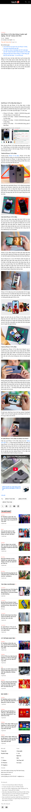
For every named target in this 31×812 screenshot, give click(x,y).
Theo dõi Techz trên (6, 42)
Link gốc (3, 495)
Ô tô (2, 667)
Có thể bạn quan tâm (8, 638)
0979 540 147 (9, 772)
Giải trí (2, 529)
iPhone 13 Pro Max (14, 155)
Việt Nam (3, 515)
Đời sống (3, 557)
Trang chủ (3, 751)
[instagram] (10, 506)
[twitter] (2, 506)
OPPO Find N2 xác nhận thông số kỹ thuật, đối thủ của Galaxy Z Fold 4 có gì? (11, 488)
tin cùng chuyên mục (8, 584)
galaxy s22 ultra (23, 498)
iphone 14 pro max (7, 502)
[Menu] (29, 2)
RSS (18, 758)
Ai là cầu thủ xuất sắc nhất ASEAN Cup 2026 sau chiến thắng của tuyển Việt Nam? (8, 532)
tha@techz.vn (21, 776)
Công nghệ (19, 751)
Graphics (5, 765)
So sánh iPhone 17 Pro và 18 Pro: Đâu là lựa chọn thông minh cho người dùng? (9, 628)
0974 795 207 (13, 776)
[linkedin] (18, 506)
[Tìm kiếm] (24, 2)
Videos (4, 760)
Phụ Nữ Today (4, 753)
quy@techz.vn (7, 774)
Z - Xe (18, 753)
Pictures (5, 762)
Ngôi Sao (19, 755)
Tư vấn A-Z (3, 32)
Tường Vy (7, 38)
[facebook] (6, 506)
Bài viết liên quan (5, 45)
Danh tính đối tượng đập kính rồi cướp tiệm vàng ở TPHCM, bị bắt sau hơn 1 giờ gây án (9, 574)
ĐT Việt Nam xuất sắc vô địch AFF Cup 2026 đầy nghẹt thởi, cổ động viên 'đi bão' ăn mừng (9, 701)
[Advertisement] (15, 86)
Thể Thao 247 (20, 760)
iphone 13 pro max (10, 498)
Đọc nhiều (4, 694)
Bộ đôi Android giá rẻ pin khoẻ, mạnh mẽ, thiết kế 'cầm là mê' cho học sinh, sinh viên (9, 616)
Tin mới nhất (6, 511)
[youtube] (14, 506)
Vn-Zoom (19, 762)
